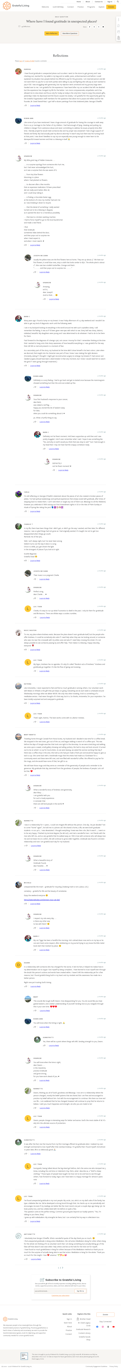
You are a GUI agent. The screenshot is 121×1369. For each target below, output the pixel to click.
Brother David (85, 1319)
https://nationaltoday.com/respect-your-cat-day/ (42, 899)
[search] (118, 1)
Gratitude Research (83, 1329)
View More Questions (69, 33)
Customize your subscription (60, 1295)
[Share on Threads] (94, 26)
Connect (70, 7)
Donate (111, 7)
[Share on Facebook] (89, 26)
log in (21, 61)
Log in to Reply (35, 105)
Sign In (109, 1)
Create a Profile (29, 61)
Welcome (45, 7)
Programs (91, 7)
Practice (81, 7)
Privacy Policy (114, 1366)
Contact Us (99, 1)
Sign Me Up (80, 1291)
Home (79, 1)
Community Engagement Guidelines (96, 1366)
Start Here (68, 1323)
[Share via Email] (103, 26)
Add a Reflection (51, 33)
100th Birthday (58, 7)
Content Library (84, 1333)
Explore (101, 7)
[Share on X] (98, 26)
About (88, 1)
